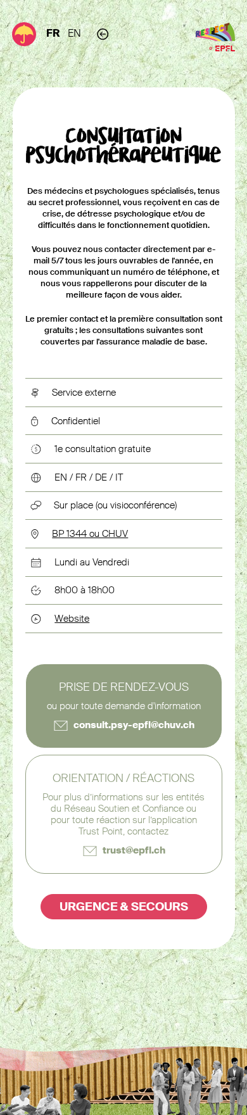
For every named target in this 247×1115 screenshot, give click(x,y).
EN (74, 33)
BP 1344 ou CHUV (90, 533)
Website (71, 618)
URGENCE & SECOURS (124, 906)
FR (53, 33)
